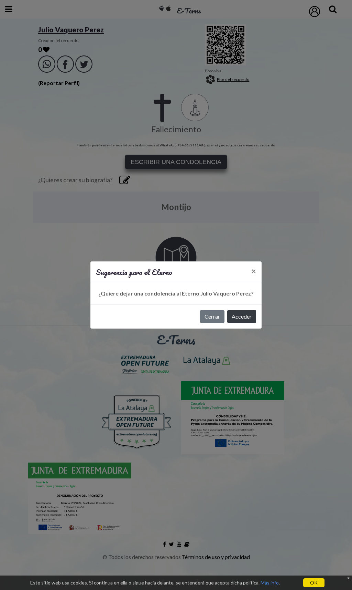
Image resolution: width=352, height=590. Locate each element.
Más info (270, 583)
